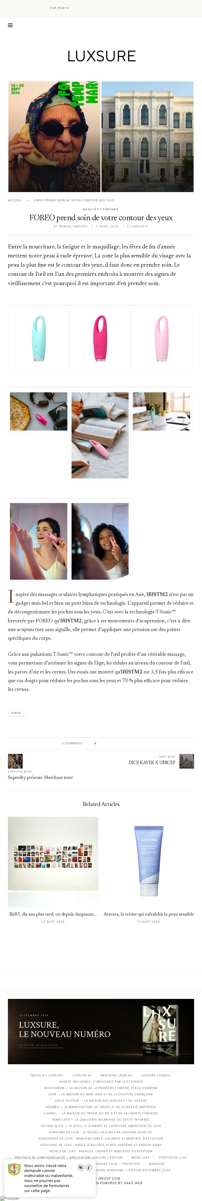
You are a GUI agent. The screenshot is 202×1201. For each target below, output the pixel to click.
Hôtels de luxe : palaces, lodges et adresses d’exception (101, 1151)
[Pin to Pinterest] (115, 743)
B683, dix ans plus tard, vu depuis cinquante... (53, 914)
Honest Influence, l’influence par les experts (101, 1082)
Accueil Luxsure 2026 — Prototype (109, 1164)
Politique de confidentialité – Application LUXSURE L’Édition (69, 1158)
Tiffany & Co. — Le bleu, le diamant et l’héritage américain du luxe (101, 1126)
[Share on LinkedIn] (120, 743)
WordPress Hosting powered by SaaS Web (101, 1183)
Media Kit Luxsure (47, 1075)
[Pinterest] (104, 73)
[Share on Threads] (130, 743)
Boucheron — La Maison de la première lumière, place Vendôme (101, 1088)
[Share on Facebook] (105, 743)
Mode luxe (141, 1158)
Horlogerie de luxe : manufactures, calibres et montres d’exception (100, 1139)
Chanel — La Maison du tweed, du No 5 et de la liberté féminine (101, 1113)
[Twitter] (90, 73)
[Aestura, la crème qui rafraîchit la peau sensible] (149, 862)
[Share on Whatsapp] (125, 743)
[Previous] (78, 8)
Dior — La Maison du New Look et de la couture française (101, 1094)
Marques (157, 1164)
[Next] (85, 8)
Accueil (15, 200)
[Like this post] (99, 743)
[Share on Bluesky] (135, 743)
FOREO (16, 713)
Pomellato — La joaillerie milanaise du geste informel (101, 1120)
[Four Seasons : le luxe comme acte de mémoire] (148, 136)
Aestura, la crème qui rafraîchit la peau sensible (149, 914)
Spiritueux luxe (173, 1158)
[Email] (119, 73)
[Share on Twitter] (110, 743)
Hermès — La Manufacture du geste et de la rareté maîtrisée (101, 1107)
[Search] (191, 25)
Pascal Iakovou (128, 183)
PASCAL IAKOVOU (35, 183)
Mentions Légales (116, 1075)
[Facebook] (82, 73)
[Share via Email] (140, 743)
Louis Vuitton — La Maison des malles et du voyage (101, 1101)
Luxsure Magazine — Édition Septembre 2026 (131, 1170)
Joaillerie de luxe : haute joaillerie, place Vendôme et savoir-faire (101, 1145)
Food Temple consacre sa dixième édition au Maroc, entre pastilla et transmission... (53, 169)
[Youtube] (112, 73)
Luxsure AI (82, 1075)
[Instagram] (97, 73)
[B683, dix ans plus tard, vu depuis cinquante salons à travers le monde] (53, 862)
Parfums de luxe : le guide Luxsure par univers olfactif (100, 1132)
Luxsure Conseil (156, 1075)
